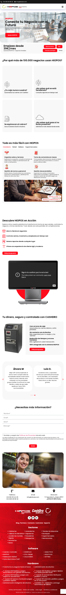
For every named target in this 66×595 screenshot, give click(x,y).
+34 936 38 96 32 (12, 499)
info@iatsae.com (33, 497)
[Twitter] (33, 517)
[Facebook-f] (29, 517)
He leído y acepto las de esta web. (25, 435)
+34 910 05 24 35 (12, 497)
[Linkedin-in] (36, 517)
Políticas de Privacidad (27, 435)
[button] (3, 379)
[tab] (6, 147)
